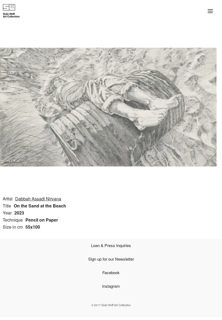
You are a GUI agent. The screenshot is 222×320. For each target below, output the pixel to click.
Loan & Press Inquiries (111, 245)
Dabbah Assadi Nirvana (38, 199)
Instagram (111, 286)
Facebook (111, 272)
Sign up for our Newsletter (111, 259)
